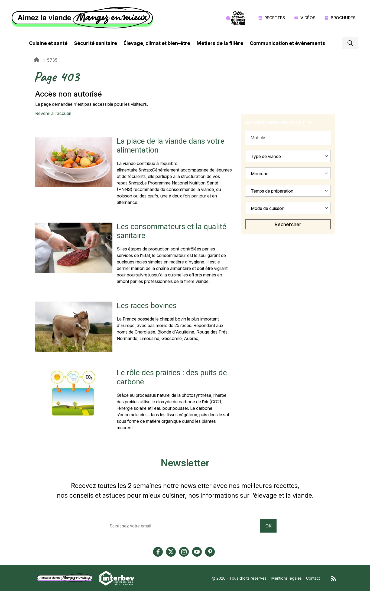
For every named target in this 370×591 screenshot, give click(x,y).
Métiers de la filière (220, 43)
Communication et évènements (287, 43)
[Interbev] (116, 577)
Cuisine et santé (48, 43)
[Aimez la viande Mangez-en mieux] (66, 577)
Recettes (274, 17)
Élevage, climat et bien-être (157, 43)
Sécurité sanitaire (95, 43)
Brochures (343, 17)
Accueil (36, 60)
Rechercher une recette (278, 123)
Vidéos (308, 17)
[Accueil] (83, 17)
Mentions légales (286, 578)
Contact (313, 578)
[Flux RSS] (333, 578)
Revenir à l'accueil (53, 113)
